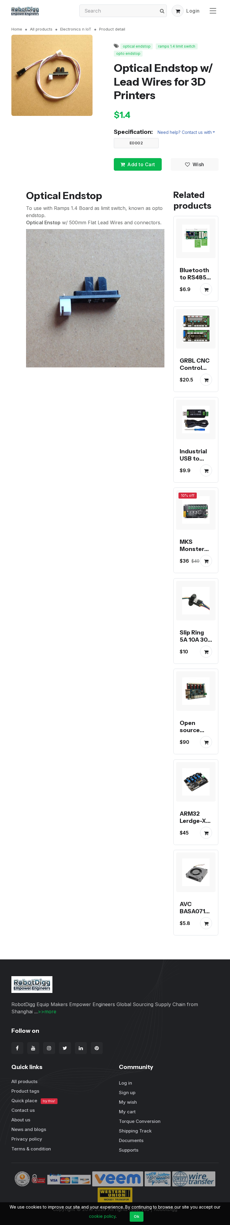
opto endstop (128, 53)
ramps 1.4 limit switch (176, 46)
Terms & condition (31, 1149)
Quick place (33, 1100)
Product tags (25, 1091)
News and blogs (28, 1129)
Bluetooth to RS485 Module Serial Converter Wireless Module (194, 291)
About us (20, 1120)
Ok (136, 1216)
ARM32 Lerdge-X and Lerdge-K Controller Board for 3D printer (195, 835)
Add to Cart (141, 164)
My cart (127, 1112)
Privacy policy (26, 1139)
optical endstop (137, 46)
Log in (125, 1083)
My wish (128, 1102)
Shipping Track (135, 1131)
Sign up (127, 1092)
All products (41, 29)
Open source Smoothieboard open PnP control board (196, 745)
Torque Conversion (140, 1121)
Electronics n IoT (75, 29)
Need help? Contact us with (185, 132)
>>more (47, 1011)
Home (16, 29)
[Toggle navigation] (213, 10)
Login (193, 11)
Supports (128, 1150)
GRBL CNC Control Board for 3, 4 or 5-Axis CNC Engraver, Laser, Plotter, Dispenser (195, 389)
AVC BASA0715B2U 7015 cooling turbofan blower (194, 922)
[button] (178, 11)
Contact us (23, 1110)
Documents (131, 1140)
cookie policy (102, 1216)
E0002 (136, 142)
